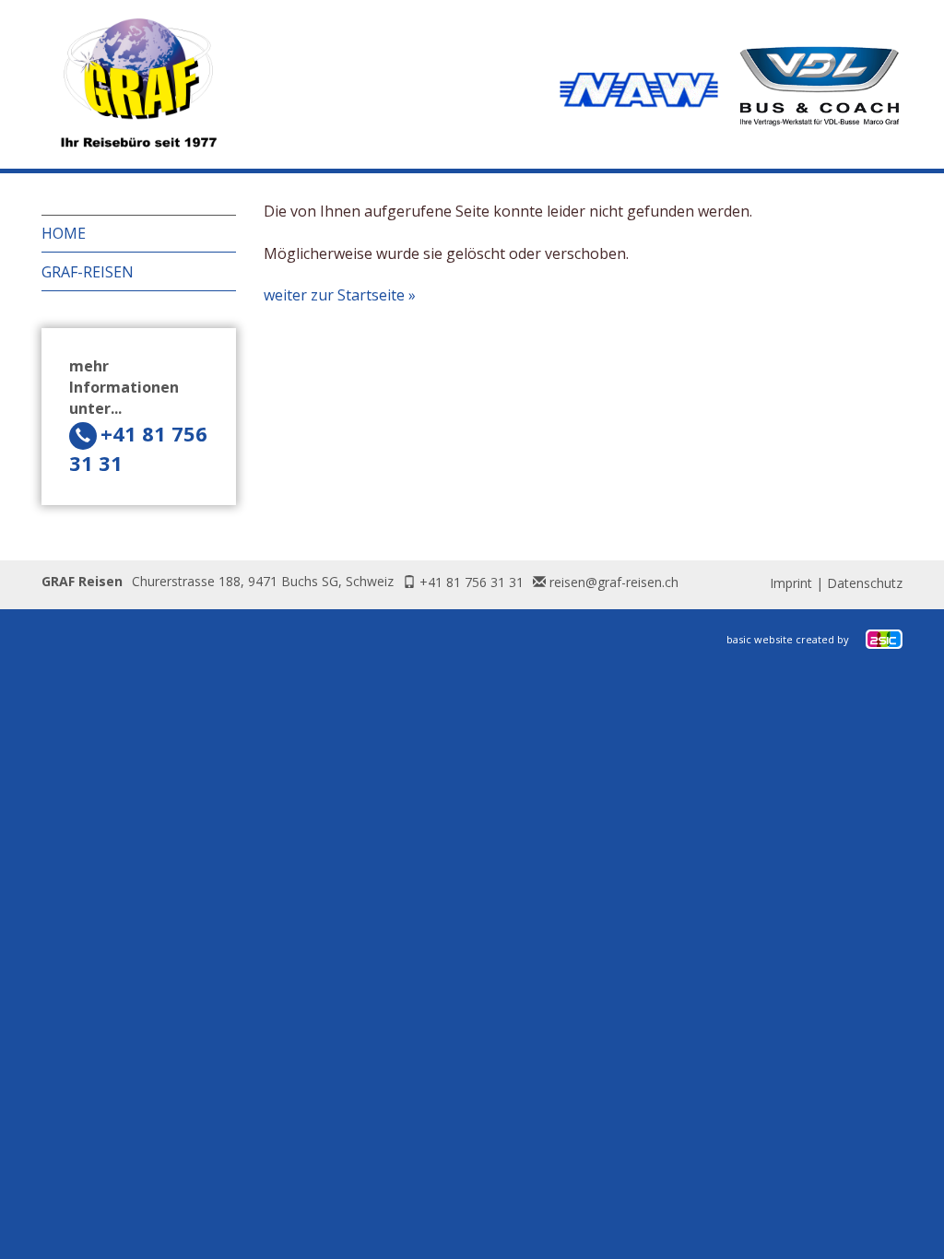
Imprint (791, 583)
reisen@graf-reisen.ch (613, 582)
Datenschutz (865, 583)
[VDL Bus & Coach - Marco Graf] (820, 87)
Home (63, 233)
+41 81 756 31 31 (471, 582)
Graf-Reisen (87, 272)
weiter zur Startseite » (340, 295)
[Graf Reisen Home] (138, 84)
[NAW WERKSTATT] (639, 87)
